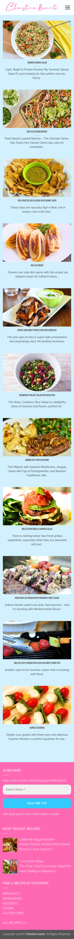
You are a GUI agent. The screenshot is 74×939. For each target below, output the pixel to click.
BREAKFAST (11, 893)
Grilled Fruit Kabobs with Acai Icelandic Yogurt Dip (37, 663)
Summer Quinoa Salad (37, 62)
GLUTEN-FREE (13, 913)
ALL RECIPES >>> (15, 923)
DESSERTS (10, 903)
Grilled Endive (37, 265)
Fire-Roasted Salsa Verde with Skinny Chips (37, 200)
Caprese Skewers (37, 727)
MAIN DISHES (12, 898)
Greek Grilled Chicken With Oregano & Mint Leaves (37, 598)
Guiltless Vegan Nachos (37, 131)
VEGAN (8, 908)
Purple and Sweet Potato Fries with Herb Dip (37, 330)
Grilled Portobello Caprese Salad (37, 529)
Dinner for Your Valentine (37, 460)
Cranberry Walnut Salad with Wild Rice (37, 395)
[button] (68, 7)
